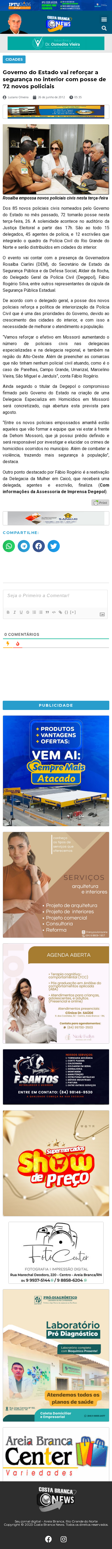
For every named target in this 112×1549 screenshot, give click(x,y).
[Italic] (14, 612)
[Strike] (27, 612)
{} (67, 612)
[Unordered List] (40, 612)
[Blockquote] (47, 612)
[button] (103, 19)
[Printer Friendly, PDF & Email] (100, 502)
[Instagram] (63, 1539)
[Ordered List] (34, 612)
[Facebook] (48, 1539)
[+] (73, 612)
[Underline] (21, 612)
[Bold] (8, 612)
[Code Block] (53, 612)
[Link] (60, 612)
